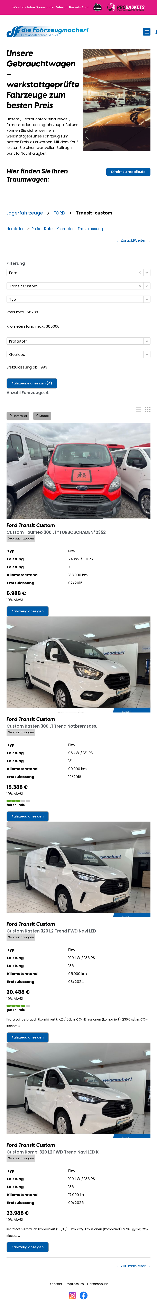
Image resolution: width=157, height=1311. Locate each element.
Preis (35, 228)
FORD (59, 213)
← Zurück (124, 240)
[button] (146, 32)
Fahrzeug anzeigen (28, 611)
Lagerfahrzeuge (25, 213)
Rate (48, 228)
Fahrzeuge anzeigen (32, 383)
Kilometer (65, 228)
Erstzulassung (90, 228)
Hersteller (15, 228)
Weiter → (142, 240)
